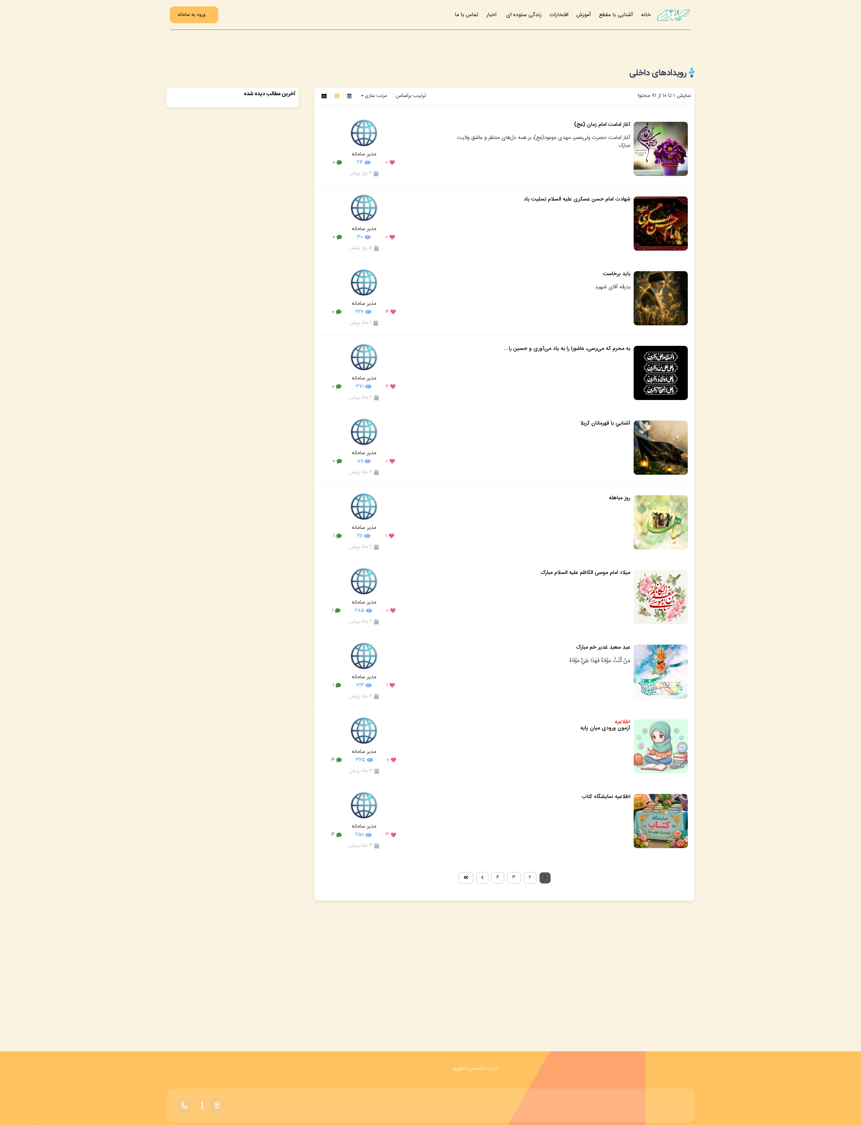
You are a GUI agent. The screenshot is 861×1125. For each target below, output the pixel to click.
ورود (456, 1068)
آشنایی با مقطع (616, 15)
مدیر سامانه (363, 154)
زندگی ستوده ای (523, 15)
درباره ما (490, 1068)
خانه (646, 15)
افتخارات (559, 15)
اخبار (491, 15)
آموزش (583, 15)
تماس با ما (466, 15)
